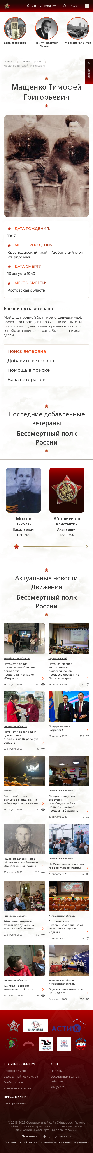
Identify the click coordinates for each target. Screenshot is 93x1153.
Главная (9, 61)
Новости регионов (16, 1071)
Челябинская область (17, 658)
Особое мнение (14, 1082)
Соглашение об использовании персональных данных (46, 1142)
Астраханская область (62, 915)
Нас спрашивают (15, 1103)
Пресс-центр (15, 1096)
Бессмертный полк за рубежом (65, 1079)
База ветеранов (31, 61)
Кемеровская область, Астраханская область (62, 982)
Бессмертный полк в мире (21, 1076)
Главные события (19, 1064)
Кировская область (15, 726)
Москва (8, 790)
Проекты (56, 1071)
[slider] (16, 546)
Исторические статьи (17, 1088)
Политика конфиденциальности (47, 1136)
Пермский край (58, 658)
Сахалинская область (61, 790)
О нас (56, 1064)
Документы (58, 1087)
